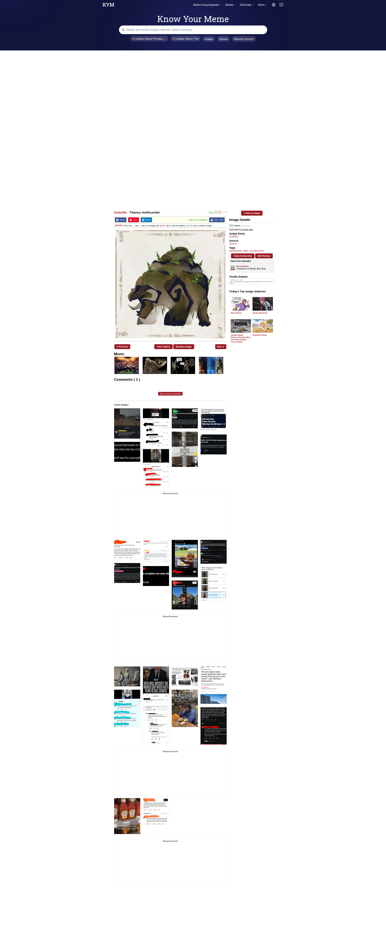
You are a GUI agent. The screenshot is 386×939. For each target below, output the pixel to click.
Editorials (245, 4)
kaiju (245, 250)
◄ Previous (122, 346)
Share (122, 220)
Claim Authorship (243, 256)
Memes (223, 38)
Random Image (184, 346)
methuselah (235, 250)
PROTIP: (119, 225)
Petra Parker (236, 313)
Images (209, 38)
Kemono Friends (260, 335)
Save (134, 220)
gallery (162, 225)
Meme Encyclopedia (205, 4)
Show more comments (170, 393)
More (261, 4)
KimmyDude (242, 266)
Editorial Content (244, 38)
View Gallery (163, 346)
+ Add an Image (252, 213)
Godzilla (120, 212)
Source (233, 243)
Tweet (147, 220)
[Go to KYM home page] (108, 5)
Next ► (221, 346)
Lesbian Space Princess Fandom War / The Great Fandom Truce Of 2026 (241, 338)
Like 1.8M (218, 220)
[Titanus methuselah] (170, 284)
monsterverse (256, 250)
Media (229, 4)
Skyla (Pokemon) (260, 313)
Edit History (264, 256)
